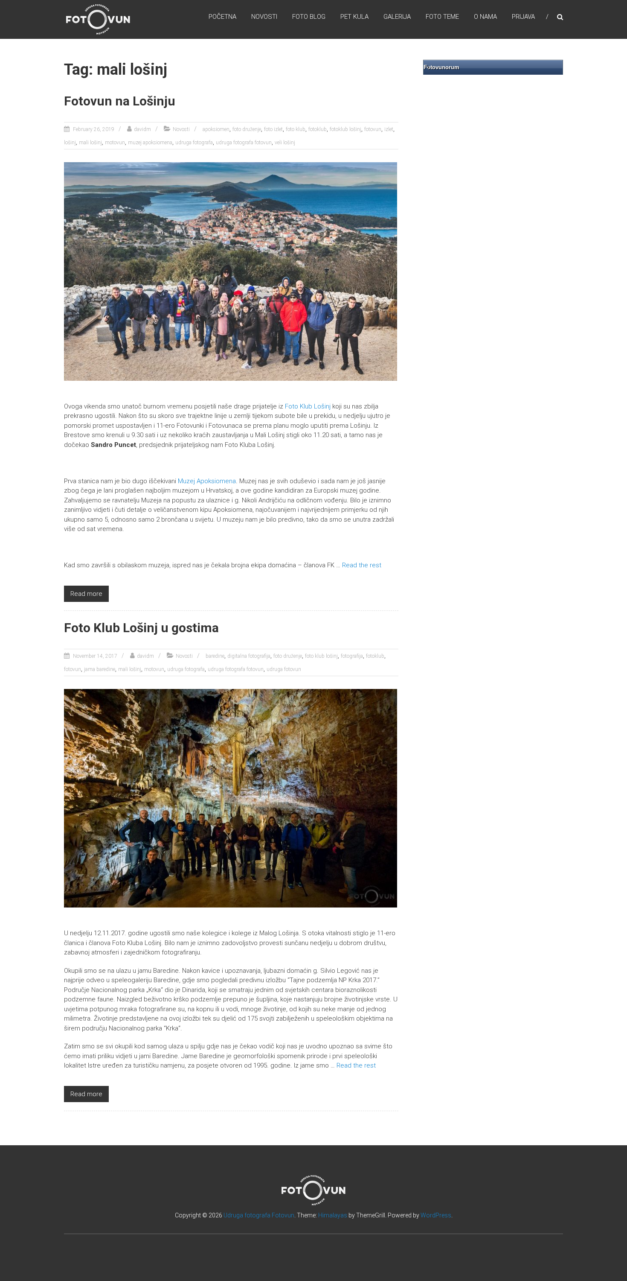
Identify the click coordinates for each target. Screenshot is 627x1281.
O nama (485, 16)
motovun (115, 143)
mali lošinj (90, 143)
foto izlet (273, 129)
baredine (215, 656)
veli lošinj (285, 143)
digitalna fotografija (248, 656)
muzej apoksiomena (150, 143)
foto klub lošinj (321, 656)
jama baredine (99, 669)
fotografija (352, 656)
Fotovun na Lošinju (119, 100)
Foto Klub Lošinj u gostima (141, 627)
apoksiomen (216, 129)
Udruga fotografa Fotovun (259, 1215)
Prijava (523, 16)
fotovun (372, 129)
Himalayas (332, 1215)
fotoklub (317, 129)
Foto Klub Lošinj (308, 406)
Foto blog (308, 16)
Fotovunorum (441, 67)
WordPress (436, 1215)
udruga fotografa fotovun (244, 143)
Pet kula (354, 16)
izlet (388, 129)
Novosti (264, 16)
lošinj (70, 143)
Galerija (397, 16)
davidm (142, 129)
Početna (222, 16)
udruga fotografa (194, 143)
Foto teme (442, 16)
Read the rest (361, 565)
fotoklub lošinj (345, 129)
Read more (86, 594)
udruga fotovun (284, 669)
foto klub (295, 129)
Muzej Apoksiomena (207, 481)
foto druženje (246, 129)
